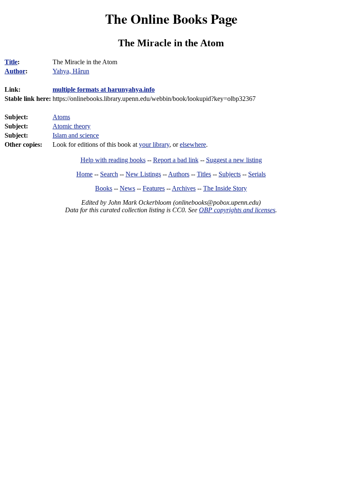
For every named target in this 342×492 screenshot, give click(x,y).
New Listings (143, 174)
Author (15, 71)
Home (84, 174)
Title (11, 61)
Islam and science (76, 135)
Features (154, 188)
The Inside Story (225, 188)
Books (103, 188)
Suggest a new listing (234, 159)
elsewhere (193, 144)
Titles (204, 174)
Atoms (61, 116)
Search (109, 174)
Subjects (230, 174)
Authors (178, 174)
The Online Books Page (171, 18)
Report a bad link (176, 159)
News (127, 188)
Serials (257, 174)
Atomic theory (72, 126)
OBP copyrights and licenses (237, 209)
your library (154, 144)
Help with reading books (113, 159)
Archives (184, 188)
